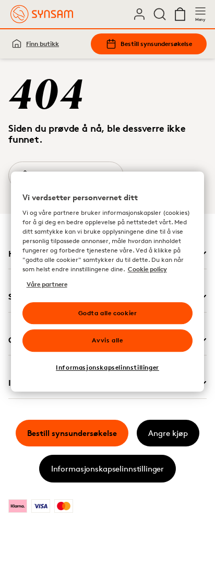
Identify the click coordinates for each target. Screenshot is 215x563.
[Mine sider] (139, 14)
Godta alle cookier (107, 313)
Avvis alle (107, 340)
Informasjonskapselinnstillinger (107, 469)
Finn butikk (42, 44)
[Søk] (159, 14)
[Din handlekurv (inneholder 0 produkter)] (180, 14)
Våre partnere (47, 284)
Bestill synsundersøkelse (156, 44)
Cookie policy (147, 269)
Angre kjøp (168, 433)
